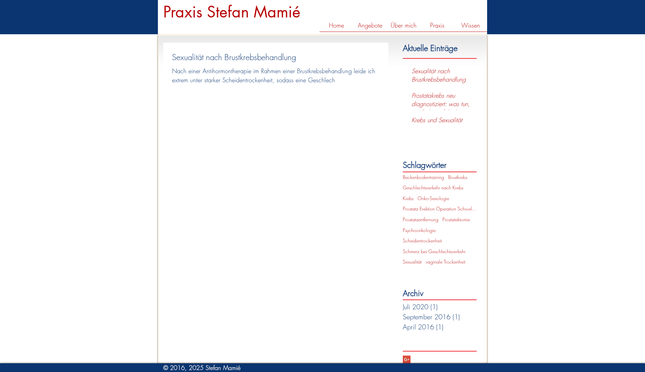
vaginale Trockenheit (445, 262)
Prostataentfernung (420, 219)
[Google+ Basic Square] (407, 359)
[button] (370, 27)
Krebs (408, 198)
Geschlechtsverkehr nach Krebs (433, 187)
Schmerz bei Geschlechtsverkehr (434, 251)
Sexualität (412, 262)
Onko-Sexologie (433, 198)
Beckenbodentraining (423, 177)
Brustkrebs (457, 177)
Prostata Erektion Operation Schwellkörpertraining (440, 208)
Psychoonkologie (419, 230)
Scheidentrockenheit (422, 240)
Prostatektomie (456, 219)
